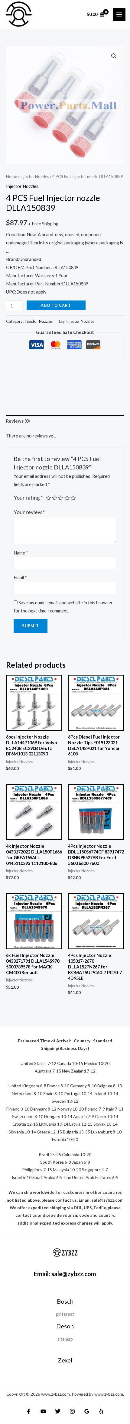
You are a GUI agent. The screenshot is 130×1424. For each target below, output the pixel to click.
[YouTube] (43, 1411)
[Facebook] (28, 1411)
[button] (114, 56)
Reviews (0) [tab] (18, 421)
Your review (29, 512)
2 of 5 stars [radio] (54, 498)
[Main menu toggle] (119, 14)
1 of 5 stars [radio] (48, 498)
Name (21, 552)
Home (11, 176)
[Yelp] (101, 1411)
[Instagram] (72, 1411)
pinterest (65, 1314)
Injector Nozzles (34, 176)
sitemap (65, 1339)
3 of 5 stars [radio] (60, 498)
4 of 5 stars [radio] (67, 498)
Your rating (28, 497)
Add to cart (56, 305)
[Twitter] (57, 1411)
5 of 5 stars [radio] (73, 498)
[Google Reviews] (86, 1411)
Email (20, 577)
